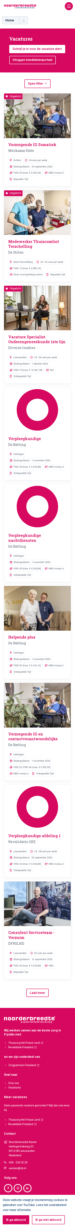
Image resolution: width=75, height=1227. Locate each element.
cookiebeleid (57, 1205)
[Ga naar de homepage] (20, 6)
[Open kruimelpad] (24, 20)
